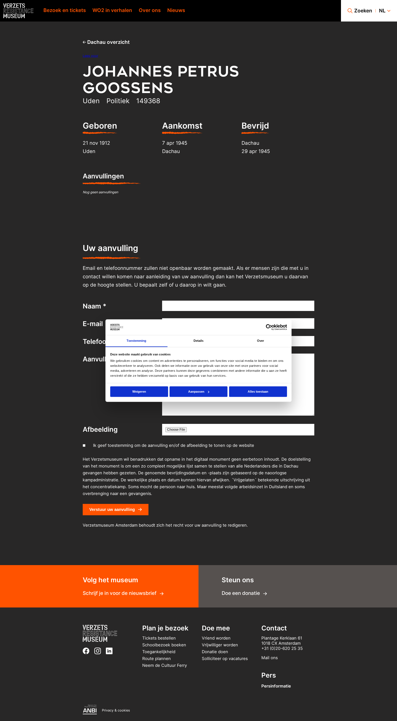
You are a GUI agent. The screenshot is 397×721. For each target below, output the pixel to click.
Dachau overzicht (108, 42)
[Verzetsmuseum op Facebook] (88, 651)
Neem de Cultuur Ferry (164, 665)
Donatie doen (215, 651)
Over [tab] (260, 341)
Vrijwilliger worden (220, 644)
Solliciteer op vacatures (225, 658)
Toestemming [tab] (136, 341)
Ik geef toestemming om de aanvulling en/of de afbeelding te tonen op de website (173, 445)
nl (382, 11)
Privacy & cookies (116, 710)
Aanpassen (196, 391)
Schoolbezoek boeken (164, 644)
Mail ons (269, 657)
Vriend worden (216, 638)
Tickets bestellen (159, 638)
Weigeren (139, 391)
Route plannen (156, 658)
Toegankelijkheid (158, 651)
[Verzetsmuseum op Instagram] (99, 651)
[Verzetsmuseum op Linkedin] (111, 651)
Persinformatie (276, 686)
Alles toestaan (258, 391)
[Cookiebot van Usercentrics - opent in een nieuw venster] (269, 327)
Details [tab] (199, 341)
